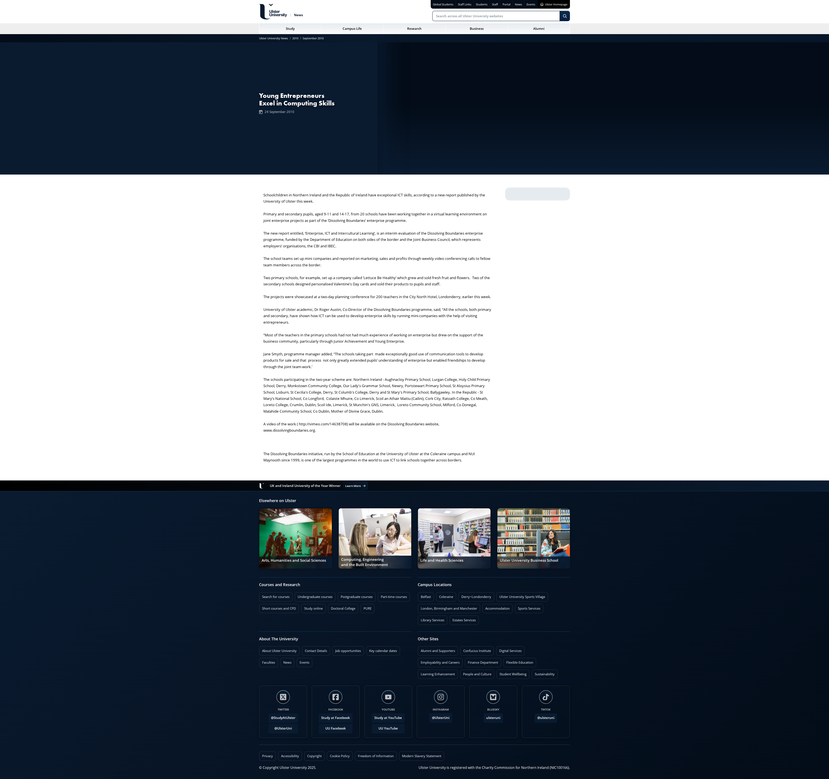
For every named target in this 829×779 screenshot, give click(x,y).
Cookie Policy (340, 756)
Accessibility (290, 756)
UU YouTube (388, 728)
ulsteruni (493, 718)
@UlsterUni (280, 727)
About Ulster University (279, 651)
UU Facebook (335, 728)
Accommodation (496, 607)
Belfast (424, 595)
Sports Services (527, 607)
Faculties (268, 662)
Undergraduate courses (313, 595)
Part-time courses (392, 595)
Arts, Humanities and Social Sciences (294, 560)
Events (303, 661)
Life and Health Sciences (441, 560)
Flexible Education (518, 661)
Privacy (267, 756)
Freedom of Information (376, 756)
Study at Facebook (335, 718)
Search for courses (276, 597)
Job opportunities (348, 651)
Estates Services (462, 618)
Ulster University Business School (529, 560)
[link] (295, 538)
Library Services (431, 618)
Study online (312, 607)
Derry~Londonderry (474, 595)
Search (565, 16)
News (285, 661)
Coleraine (444, 595)
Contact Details (316, 651)
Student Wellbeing (512, 672)
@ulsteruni (544, 716)
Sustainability (543, 672)
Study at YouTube (388, 718)
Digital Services (509, 649)
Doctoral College (341, 607)
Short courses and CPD (277, 607)
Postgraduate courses (355, 595)
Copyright (314, 756)
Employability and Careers (439, 661)
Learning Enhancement (436, 672)
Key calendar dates (383, 651)
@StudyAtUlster (283, 718)
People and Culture (475, 672)
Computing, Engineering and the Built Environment (364, 562)
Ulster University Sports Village (522, 597)
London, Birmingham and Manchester (449, 608)
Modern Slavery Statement (421, 756)
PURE (368, 608)
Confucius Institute (475, 649)
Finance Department (481, 661)
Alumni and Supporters (436, 649)
